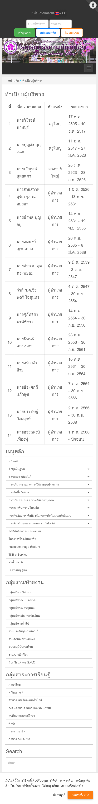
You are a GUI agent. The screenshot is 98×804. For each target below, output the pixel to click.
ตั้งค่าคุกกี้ (59, 795)
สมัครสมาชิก (48, 33)
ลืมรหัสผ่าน (72, 33)
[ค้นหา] (86, 763)
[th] (57, 13)
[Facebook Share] (45, 4)
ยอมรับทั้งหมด (80, 795)
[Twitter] (53, 4)
